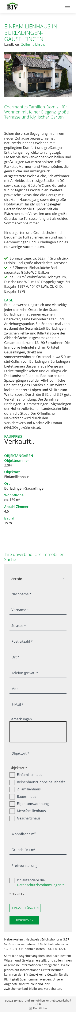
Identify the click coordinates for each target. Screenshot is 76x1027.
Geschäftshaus (29, 818)
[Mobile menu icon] (67, 6)
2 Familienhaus (29, 789)
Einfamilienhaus (29, 774)
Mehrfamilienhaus (31, 811)
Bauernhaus (26, 796)
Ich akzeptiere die (40, 882)
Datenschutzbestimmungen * (40, 885)
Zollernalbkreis (33, 44)
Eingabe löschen (25, 908)
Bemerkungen (21, 719)
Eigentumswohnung (33, 803)
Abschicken (24, 920)
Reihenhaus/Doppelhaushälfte (41, 782)
